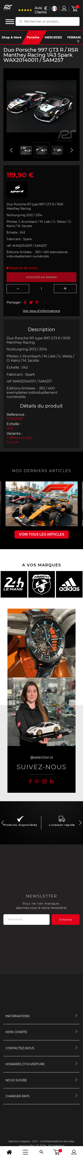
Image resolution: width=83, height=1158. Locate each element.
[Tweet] (31, 302)
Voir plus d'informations (41, 311)
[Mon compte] (74, 1152)
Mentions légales (19, 1141)
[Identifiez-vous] (64, 8)
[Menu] (25, 1152)
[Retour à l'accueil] (9, 1152)
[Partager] (25, 302)
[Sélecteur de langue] (54, 8)
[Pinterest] (37, 302)
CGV (35, 1141)
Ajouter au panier (41, 277)
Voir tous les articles (41, 534)
